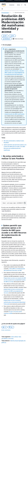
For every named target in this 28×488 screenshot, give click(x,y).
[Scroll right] (22, 5)
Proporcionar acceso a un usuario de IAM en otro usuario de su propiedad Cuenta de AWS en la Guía (15, 279)
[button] (6, 45)
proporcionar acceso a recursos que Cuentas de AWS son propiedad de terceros (13, 291)
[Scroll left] (8, 5)
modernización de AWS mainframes (14, 114)
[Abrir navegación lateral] (2, 9)
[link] (19, 12)
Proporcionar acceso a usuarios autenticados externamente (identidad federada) (14, 302)
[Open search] (25, 4)
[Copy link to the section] (2, 156)
